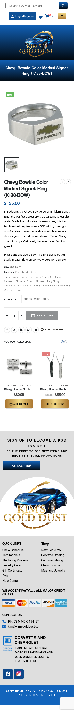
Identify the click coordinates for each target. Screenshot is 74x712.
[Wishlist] (41, 17)
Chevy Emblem (49, 285)
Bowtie (15, 276)
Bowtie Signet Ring (44, 276)
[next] (68, 181)
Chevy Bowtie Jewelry (50, 385)
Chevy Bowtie (11, 285)
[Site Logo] (37, 44)
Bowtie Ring (26, 276)
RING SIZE (10, 299)
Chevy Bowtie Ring (30, 285)
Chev (57, 276)
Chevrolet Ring (44, 281)
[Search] (63, 5)
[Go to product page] (19, 366)
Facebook (7, 330)
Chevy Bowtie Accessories (19, 385)
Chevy (56, 281)
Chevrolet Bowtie (25, 281)
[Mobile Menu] (62, 16)
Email (36, 330)
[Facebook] (8, 674)
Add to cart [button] (20, 403)
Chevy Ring (64, 285)
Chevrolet (9, 281)
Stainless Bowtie (14, 289)
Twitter (14, 330)
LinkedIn (21, 330)
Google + (28, 330)
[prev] (62, 181)
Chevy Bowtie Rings (25, 271)
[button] (62, 341)
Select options (55, 403)
